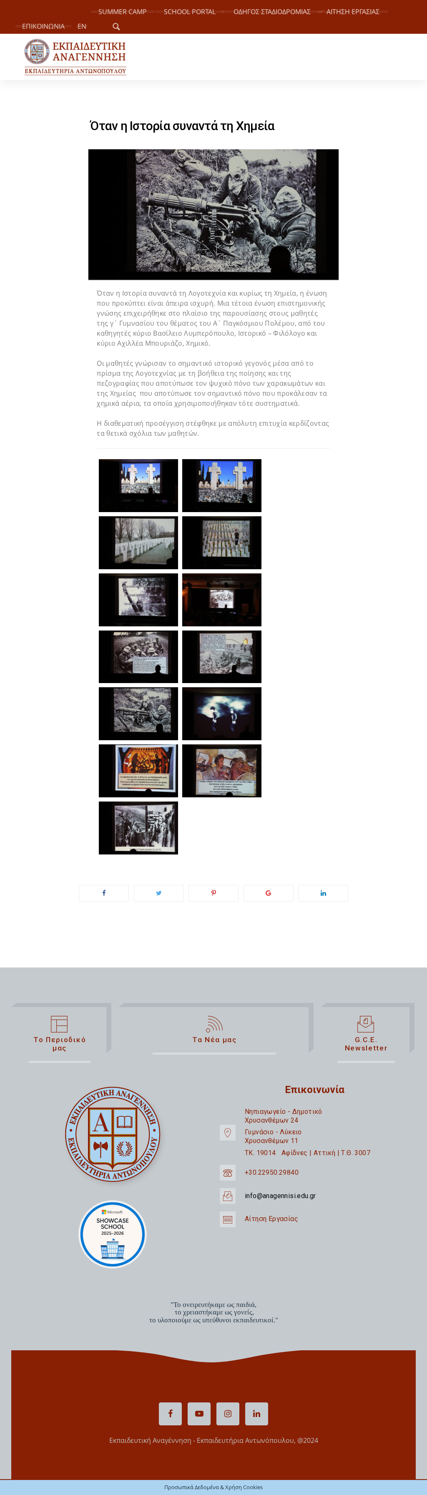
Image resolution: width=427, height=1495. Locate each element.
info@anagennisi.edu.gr (280, 1196)
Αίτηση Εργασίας (271, 1219)
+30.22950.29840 (272, 1172)
